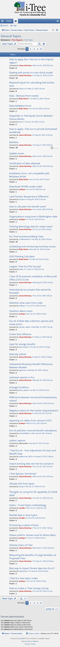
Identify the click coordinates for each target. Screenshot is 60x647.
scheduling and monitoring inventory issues (32, 246)
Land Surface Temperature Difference (28, 196)
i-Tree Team (28, 40)
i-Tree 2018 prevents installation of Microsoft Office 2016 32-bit (33, 278)
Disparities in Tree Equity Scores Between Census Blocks (31, 117)
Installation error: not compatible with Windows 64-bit (29, 175)
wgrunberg (23, 571)
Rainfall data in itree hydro (23, 515)
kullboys (22, 306)
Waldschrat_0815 (25, 456)
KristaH (21, 199)
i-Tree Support (17, 40)
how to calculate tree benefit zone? (27, 206)
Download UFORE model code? (25, 186)
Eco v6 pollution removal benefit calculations (33, 430)
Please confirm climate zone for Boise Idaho (32, 535)
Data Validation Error (20, 105)
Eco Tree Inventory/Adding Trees (26, 236)
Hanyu (21, 89)
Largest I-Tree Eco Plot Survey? (25, 266)
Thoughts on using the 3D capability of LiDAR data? (33, 493)
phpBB (21, 638)
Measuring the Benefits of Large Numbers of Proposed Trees (32, 556)
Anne (21, 122)
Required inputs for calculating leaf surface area (31, 84)
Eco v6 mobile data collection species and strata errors (31, 322)
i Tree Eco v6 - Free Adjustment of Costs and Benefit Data (32, 452)
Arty (29, 641)
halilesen (35, 641)
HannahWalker (24, 433)
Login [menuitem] (58, 21)
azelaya (22, 189)
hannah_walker (24, 327)
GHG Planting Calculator (22, 256)
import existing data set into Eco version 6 (31, 463)
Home (9, 21)
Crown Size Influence (20, 334)
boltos (21, 269)
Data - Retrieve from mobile (24, 95)
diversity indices (17, 354)
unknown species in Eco (21, 377)
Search (5, 25)
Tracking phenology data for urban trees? (30, 226)
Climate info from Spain (21, 483)
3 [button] (34, 48)
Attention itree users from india (25, 302)
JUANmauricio (24, 239)
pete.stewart (23, 347)
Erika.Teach (23, 99)
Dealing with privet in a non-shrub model (31, 72)
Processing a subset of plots (24, 525)
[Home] (30, 9)
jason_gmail (23, 390)
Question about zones (20, 310)
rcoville (22, 508)
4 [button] (37, 48)
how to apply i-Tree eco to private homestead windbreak (33, 130)
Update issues (16, 153)
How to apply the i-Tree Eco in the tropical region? (31, 61)
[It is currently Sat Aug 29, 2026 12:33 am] (53, 30)
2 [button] (30, 48)
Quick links (3, 21)
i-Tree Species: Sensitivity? (22, 473)
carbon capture (17, 440)
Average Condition (19, 387)
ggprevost (22, 370)
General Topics (11, 36)
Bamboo (13, 142)
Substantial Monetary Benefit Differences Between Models (31, 366)
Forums (16, 21)
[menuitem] (57, 30)
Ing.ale (21, 486)
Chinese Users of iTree (21, 545)
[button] (41, 49)
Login (15, 25)
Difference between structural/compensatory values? (33, 399)
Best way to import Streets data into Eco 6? (31, 568)
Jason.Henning (25, 65)
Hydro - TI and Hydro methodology (27, 505)
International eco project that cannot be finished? (30, 291)
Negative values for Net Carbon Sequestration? (33, 410)
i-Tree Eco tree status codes (23, 578)
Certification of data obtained (24, 163)
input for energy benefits (22, 344)
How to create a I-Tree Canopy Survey (29, 588)
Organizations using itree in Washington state (33, 216)
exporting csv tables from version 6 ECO (30, 420)
